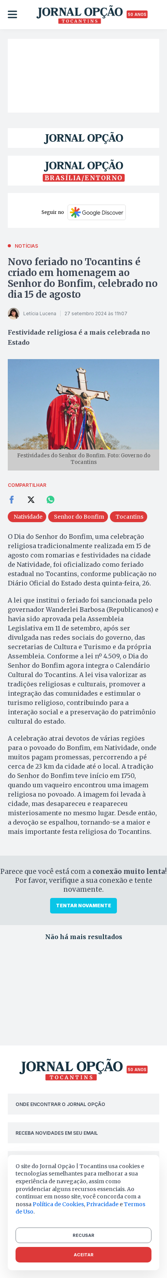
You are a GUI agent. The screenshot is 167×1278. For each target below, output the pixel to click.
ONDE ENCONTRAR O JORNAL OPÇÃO (60, 1104)
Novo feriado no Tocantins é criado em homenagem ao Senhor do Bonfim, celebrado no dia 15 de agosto (83, 278)
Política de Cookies (58, 1204)
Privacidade (102, 1204)
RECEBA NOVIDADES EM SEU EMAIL (57, 1133)
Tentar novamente (83, 905)
